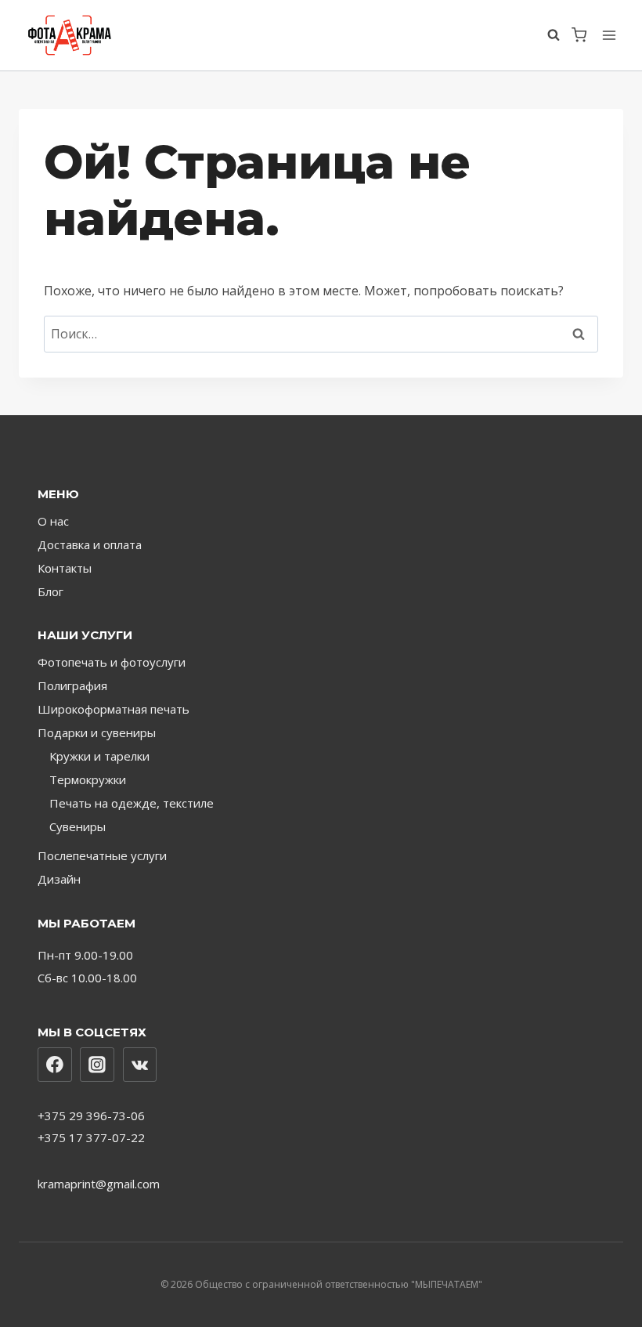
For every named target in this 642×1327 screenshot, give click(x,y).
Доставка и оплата (90, 544)
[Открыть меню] (608, 35)
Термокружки (87, 779)
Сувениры (77, 826)
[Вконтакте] (140, 1064)
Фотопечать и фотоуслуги (112, 662)
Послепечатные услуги (102, 855)
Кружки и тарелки (99, 756)
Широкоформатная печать (113, 709)
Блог (50, 591)
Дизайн (59, 879)
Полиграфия (72, 685)
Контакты (65, 568)
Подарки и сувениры (97, 732)
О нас (53, 521)
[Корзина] (579, 34)
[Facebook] (55, 1064)
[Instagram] (97, 1064)
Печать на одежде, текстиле (131, 803)
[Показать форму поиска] (555, 35)
